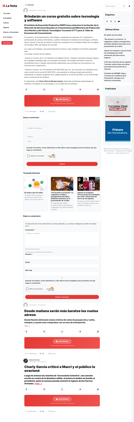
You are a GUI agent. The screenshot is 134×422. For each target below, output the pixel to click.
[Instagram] (115, 21)
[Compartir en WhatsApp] (62, 89)
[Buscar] (124, 6)
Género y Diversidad (10, 32)
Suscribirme (7, 43)
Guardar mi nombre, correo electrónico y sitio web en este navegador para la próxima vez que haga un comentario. (61, 149)
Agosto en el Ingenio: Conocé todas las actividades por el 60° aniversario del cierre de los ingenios (88, 195)
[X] (111, 21)
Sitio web (28, 270)
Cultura (6, 23)
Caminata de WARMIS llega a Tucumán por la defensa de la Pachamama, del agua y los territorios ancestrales (115, 76)
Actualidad (7, 18)
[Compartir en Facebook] (26, 89)
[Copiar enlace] (98, 89)
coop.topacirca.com (122, 153)
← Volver (29, 5)
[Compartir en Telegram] (80, 89)
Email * (28, 262)
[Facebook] (107, 21)
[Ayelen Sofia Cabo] (26, 360)
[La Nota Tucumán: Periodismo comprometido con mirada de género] (9, 6)
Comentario (30, 230)
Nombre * (28, 254)
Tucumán (6, 13)
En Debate (8, 37)
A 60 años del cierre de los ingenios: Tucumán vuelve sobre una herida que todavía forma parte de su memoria (117, 65)
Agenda (6, 27)
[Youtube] (119, 21)
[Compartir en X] (44, 89)
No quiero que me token (33, 193)
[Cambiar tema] (130, 6)
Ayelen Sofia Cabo (34, 360)
